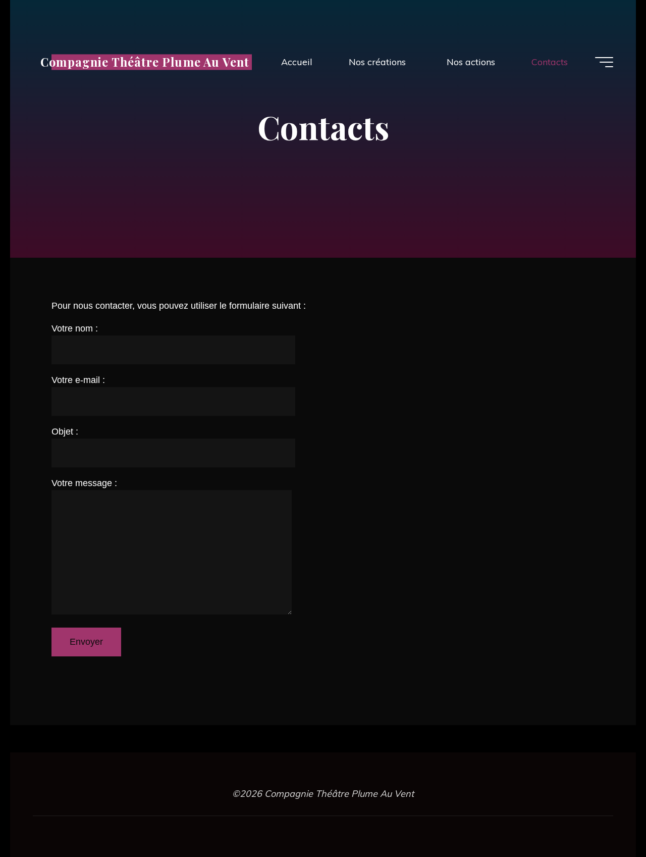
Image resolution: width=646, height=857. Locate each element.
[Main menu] (604, 62)
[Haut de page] (607, 817)
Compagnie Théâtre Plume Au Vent (144, 62)
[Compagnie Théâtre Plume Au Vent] (268, 24)
